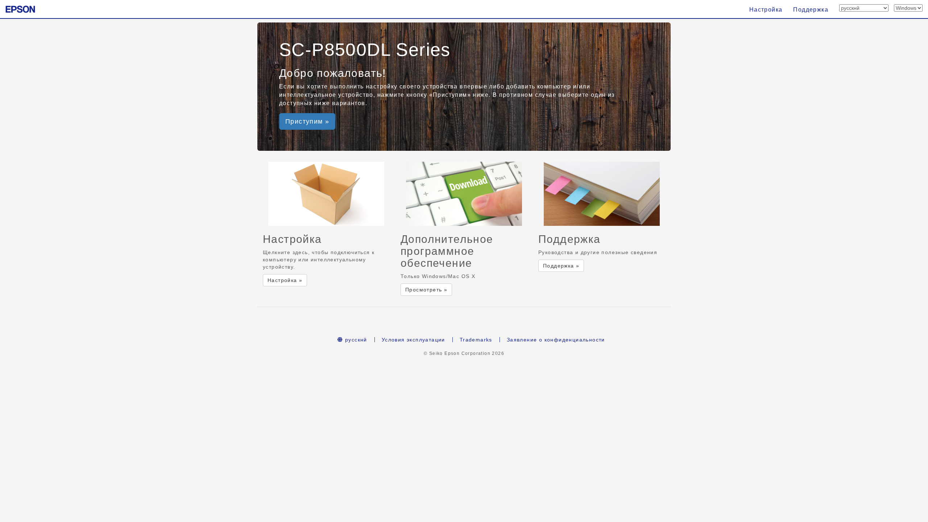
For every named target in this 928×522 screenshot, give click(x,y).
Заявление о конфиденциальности (556, 340)
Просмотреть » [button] (426, 290)
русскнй (355, 340)
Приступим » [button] (307, 121)
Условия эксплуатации (413, 340)
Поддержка (810, 10)
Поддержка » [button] (561, 266)
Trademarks (476, 340)
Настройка (766, 10)
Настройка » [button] (285, 280)
